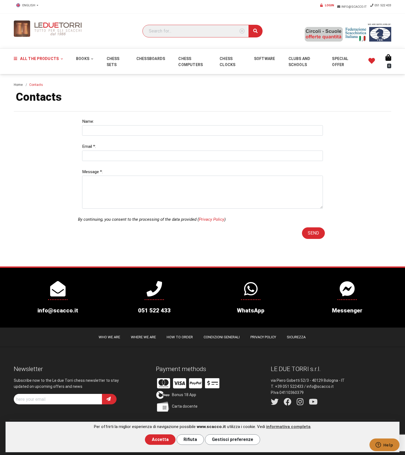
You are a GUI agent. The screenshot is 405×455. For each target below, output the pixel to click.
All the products (39, 58)
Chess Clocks (227, 61)
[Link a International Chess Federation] (380, 34)
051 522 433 (382, 5)
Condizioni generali (222, 337)
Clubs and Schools (299, 61)
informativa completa (288, 426)
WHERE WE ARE (143, 337)
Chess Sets (113, 61)
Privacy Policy (211, 219)
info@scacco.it (354, 7)
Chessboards (150, 58)
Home (18, 85)
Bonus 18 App (184, 395)
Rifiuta (190, 439)
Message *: (92, 171)
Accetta (160, 439)
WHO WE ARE (109, 337)
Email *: (89, 146)
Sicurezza (296, 337)
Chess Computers (190, 61)
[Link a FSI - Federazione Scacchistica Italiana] (356, 34)
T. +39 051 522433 (287, 386)
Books (83, 58)
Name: (88, 121)
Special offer (340, 61)
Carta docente (185, 406)
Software (264, 58)
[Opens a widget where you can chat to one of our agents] (384, 445)
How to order (180, 337)
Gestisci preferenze (232, 439)
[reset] (242, 31)
